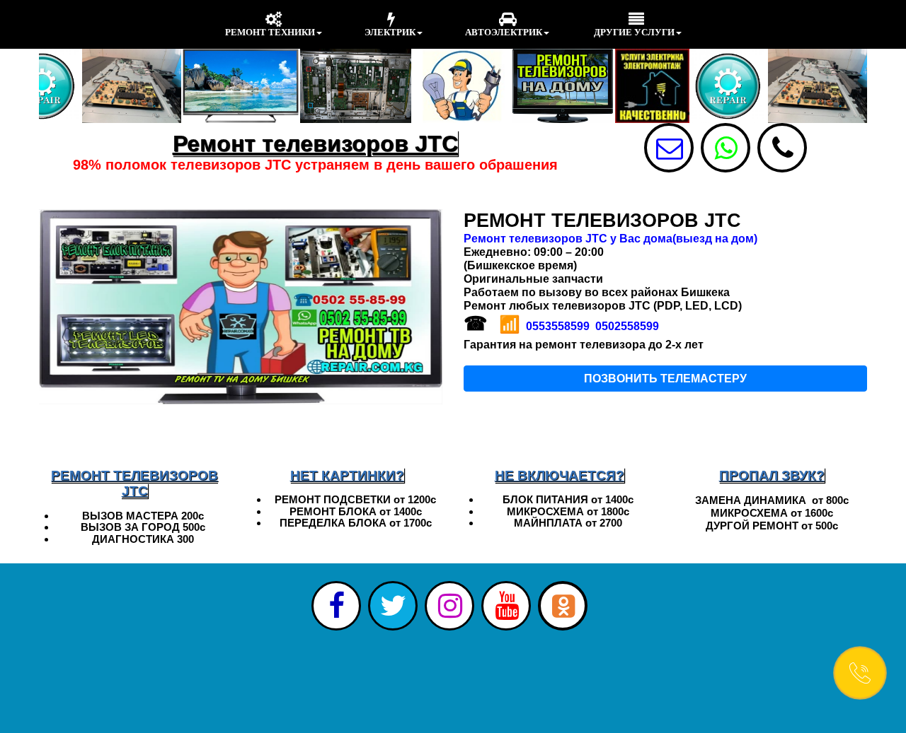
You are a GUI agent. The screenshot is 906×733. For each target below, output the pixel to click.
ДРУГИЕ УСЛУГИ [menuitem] (633, 32)
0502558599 (627, 326)
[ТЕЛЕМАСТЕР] (782, 147)
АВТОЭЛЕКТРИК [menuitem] (503, 32)
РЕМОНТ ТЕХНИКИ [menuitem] (270, 32)
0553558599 (558, 326)
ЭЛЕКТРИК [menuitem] (390, 32)
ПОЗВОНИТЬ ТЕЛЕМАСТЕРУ (665, 379)
